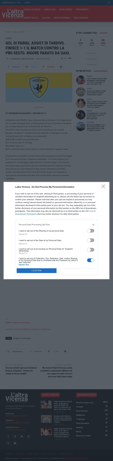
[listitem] (56, 224)
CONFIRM (37, 271)
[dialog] (56, 230)
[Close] (104, 187)
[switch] (90, 231)
